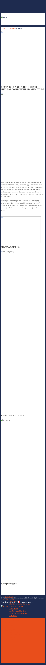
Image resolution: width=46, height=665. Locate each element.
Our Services (11, 28)
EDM (13, 616)
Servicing (15, 620)
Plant (8, 628)
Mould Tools (18, 613)
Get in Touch (14, 639)
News (9, 623)
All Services (17, 611)
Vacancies (16, 637)
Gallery (10, 625)
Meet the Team (19, 604)
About (9, 599)
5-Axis (14, 618)
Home (3, 28)
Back (13, 601)
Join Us (10, 630)
